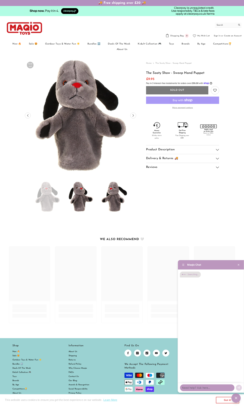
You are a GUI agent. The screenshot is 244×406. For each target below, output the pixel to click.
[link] (29, 310)
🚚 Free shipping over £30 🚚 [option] (122, 3)
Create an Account (233, 36)
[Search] (228, 25)
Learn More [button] (110, 400)
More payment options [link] (182, 108)
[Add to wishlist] (215, 90)
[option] (80, 115)
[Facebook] (127, 353)
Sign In (217, 36)
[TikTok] (146, 353)
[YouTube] (156, 353)
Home (149, 63)
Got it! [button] (227, 400)
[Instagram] (137, 353)
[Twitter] (165, 353)
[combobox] (225, 25)
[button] (28, 115)
